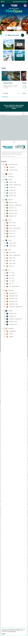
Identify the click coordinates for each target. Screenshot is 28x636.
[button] (3, 5)
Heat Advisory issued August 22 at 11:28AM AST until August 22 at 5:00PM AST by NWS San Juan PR (21, 1)
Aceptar (3, 633)
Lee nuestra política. (12, 631)
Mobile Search (22, 35)
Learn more (14, 28)
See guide (5, 93)
